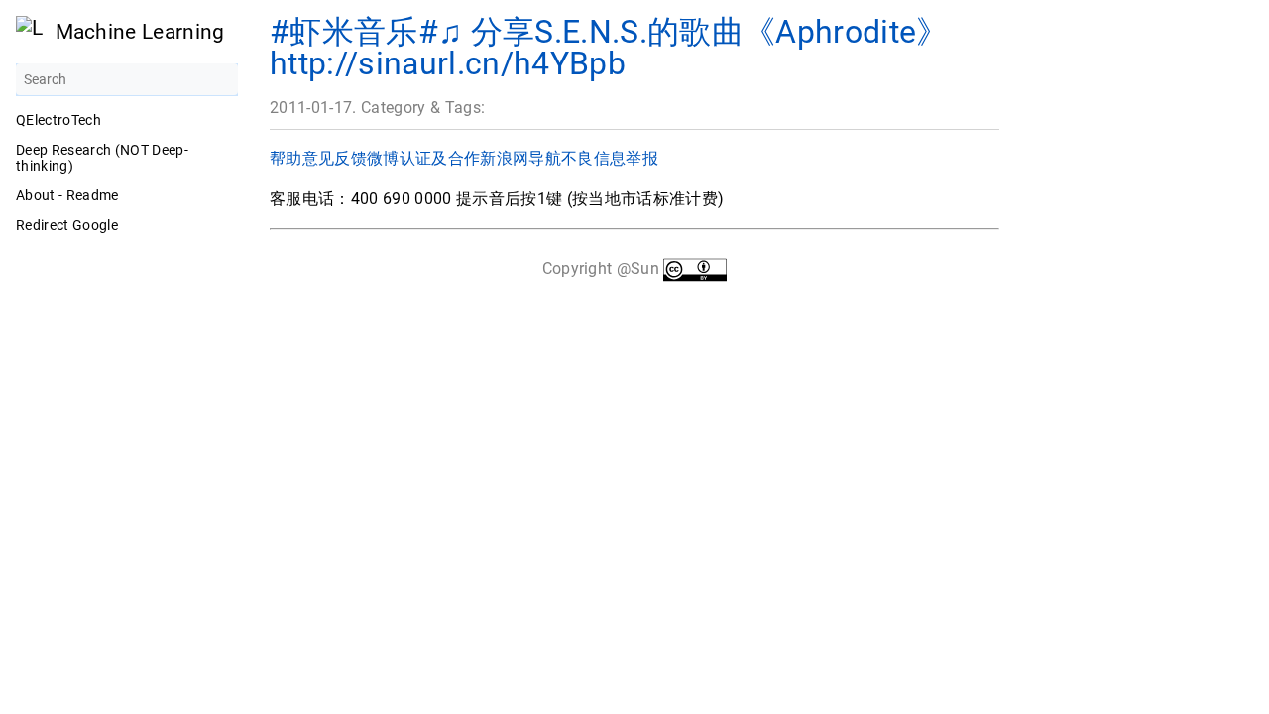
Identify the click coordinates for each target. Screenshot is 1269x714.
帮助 (286, 158)
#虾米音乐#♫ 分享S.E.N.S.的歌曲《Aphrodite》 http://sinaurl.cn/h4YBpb (609, 47)
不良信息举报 (609, 158)
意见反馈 (334, 158)
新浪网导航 (520, 158)
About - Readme (67, 195)
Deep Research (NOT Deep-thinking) (102, 158)
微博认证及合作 (423, 158)
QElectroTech (58, 120)
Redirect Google (67, 225)
